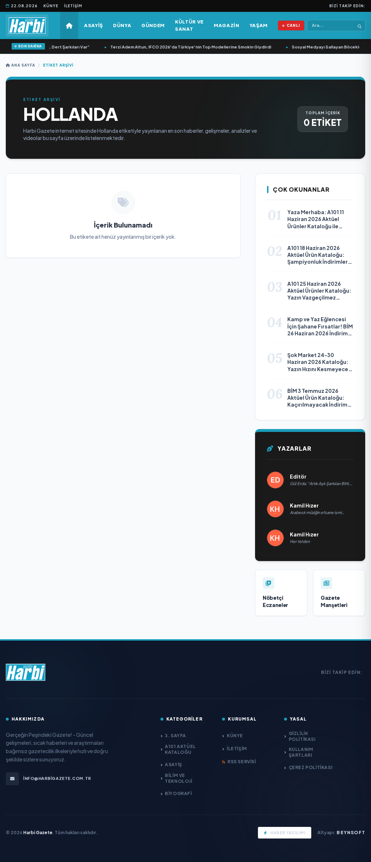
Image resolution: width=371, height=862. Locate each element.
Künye (50, 6)
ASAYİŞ (173, 764)
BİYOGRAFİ (178, 793)
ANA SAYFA (22, 65)
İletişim (73, 6)
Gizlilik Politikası (302, 736)
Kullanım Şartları (301, 752)
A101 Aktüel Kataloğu (180, 749)
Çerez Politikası (310, 767)
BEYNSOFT (351, 832)
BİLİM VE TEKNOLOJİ (178, 778)
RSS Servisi (242, 761)
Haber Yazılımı (287, 833)
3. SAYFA (175, 735)
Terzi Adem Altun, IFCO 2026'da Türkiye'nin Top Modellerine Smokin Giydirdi (180, 46)
